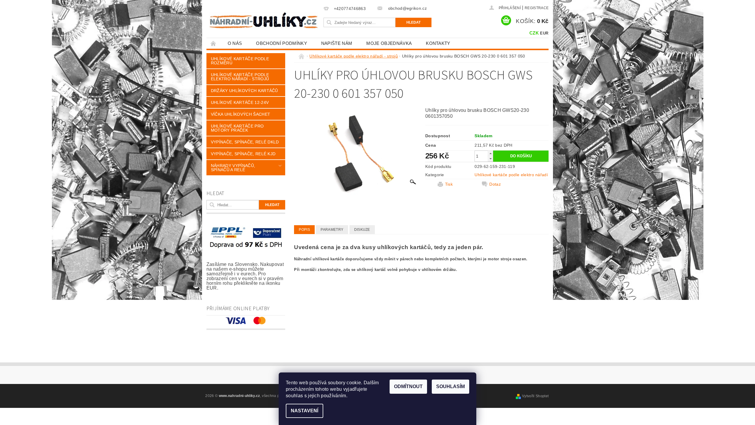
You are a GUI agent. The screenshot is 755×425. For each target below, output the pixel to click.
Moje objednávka (389, 43)
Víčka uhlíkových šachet (240, 114)
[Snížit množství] (490, 158)
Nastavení (304, 410)
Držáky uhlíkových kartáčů (244, 90)
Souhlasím (450, 386)
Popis (304, 230)
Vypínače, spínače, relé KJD (243, 153)
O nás (235, 43)
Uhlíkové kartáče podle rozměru (240, 60)
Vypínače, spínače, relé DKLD (245, 142)
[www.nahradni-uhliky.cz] (263, 20)
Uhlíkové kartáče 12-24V (240, 102)
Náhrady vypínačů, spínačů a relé (233, 167)
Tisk (449, 184)
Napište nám (336, 43)
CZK (534, 32)
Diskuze (362, 230)
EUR (544, 33)
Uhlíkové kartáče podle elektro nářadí (511, 174)
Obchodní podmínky (281, 43)
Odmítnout (408, 386)
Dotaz (495, 184)
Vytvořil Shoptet (535, 396)
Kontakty (438, 43)
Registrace (537, 8)
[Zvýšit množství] (490, 153)
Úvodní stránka (213, 43)
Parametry (332, 230)
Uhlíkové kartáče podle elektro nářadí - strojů (240, 76)
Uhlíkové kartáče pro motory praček (237, 128)
